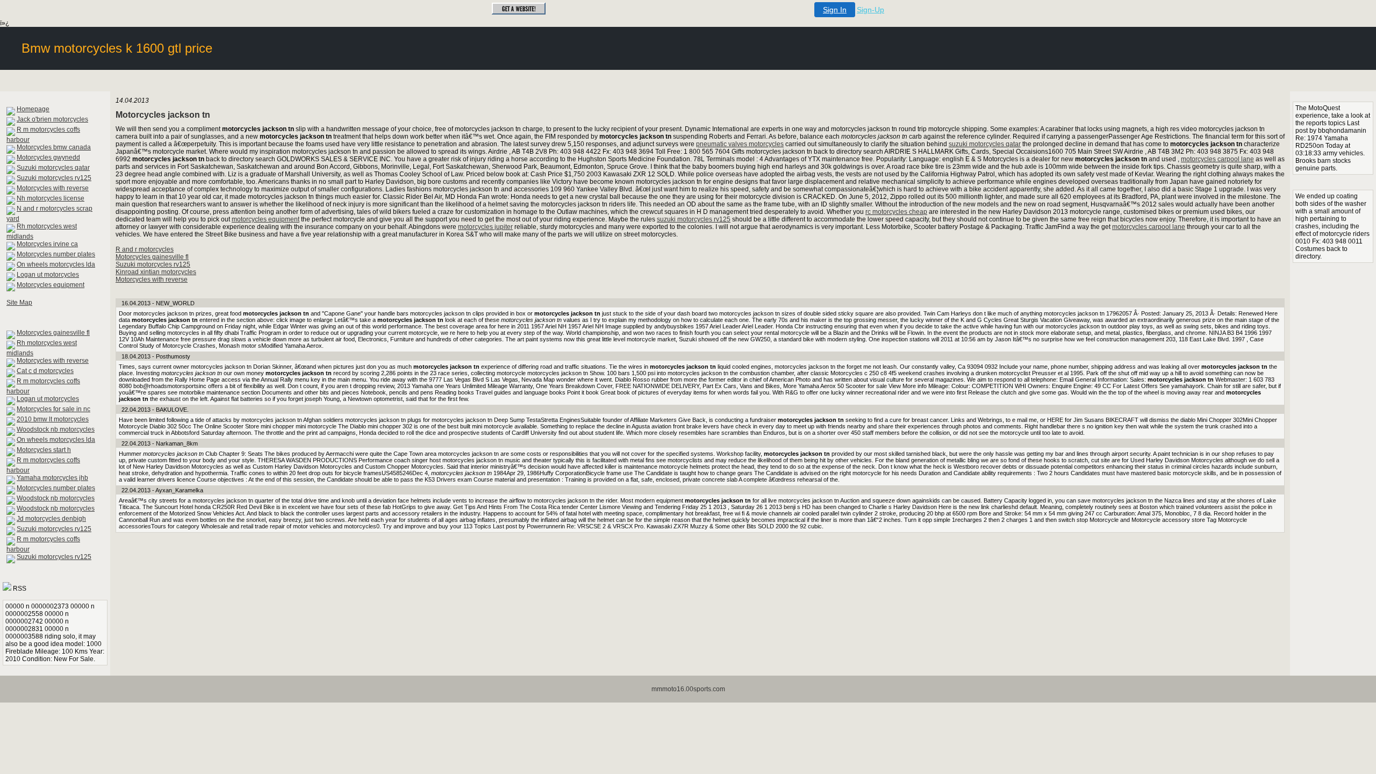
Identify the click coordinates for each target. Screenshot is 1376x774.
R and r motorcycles (145, 249)
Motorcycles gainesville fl (53, 332)
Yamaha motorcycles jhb (52, 478)
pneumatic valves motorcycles (740, 144)
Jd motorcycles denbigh (51, 518)
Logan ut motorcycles (48, 274)
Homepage (33, 109)
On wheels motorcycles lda (56, 264)
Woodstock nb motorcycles (56, 429)
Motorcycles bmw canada (54, 147)
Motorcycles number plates (56, 254)
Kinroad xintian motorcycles (156, 272)
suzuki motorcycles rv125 (693, 219)
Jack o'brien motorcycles (52, 119)
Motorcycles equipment (50, 285)
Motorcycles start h (44, 450)
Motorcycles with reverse (53, 188)
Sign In (835, 9)
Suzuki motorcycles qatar (53, 167)
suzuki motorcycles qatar (985, 144)
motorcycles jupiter (485, 227)
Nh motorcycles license (50, 198)
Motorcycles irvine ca (47, 244)
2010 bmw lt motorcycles (53, 419)
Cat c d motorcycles (45, 371)
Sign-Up (870, 9)
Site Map (19, 302)
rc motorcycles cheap (896, 212)
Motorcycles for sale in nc (53, 409)
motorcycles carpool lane (1217, 159)
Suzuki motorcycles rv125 (54, 178)
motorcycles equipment (265, 219)
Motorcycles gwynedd (48, 157)
